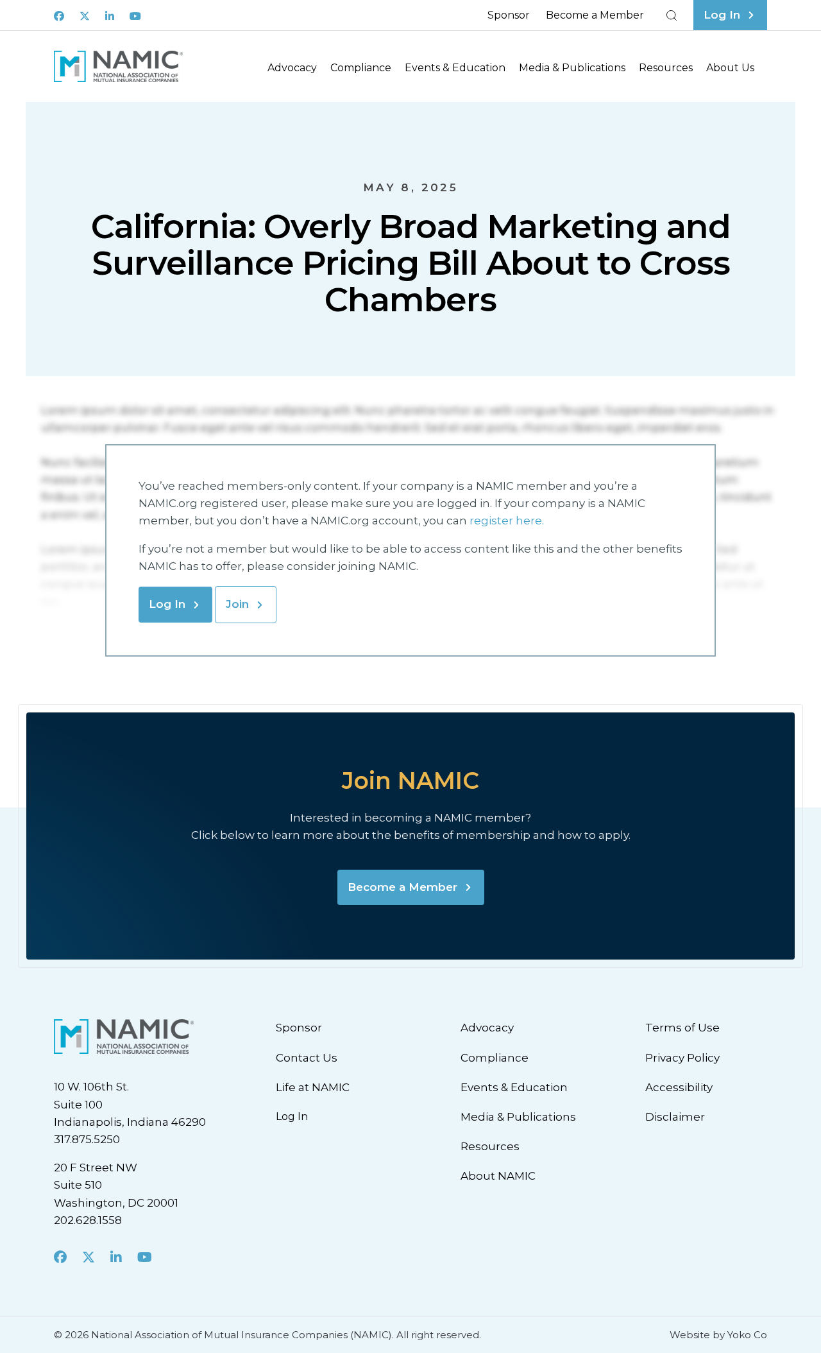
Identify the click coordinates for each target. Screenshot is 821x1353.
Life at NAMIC (313, 1087)
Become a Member (595, 15)
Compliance (360, 68)
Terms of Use (682, 1027)
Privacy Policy (682, 1057)
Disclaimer (675, 1116)
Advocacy (292, 68)
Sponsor (508, 15)
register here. (508, 520)
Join (237, 604)
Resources (666, 68)
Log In (167, 604)
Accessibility (679, 1087)
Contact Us (306, 1057)
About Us (730, 68)
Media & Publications (572, 68)
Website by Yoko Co (718, 1335)
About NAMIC (498, 1175)
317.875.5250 (87, 1139)
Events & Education (455, 68)
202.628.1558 (88, 1220)
